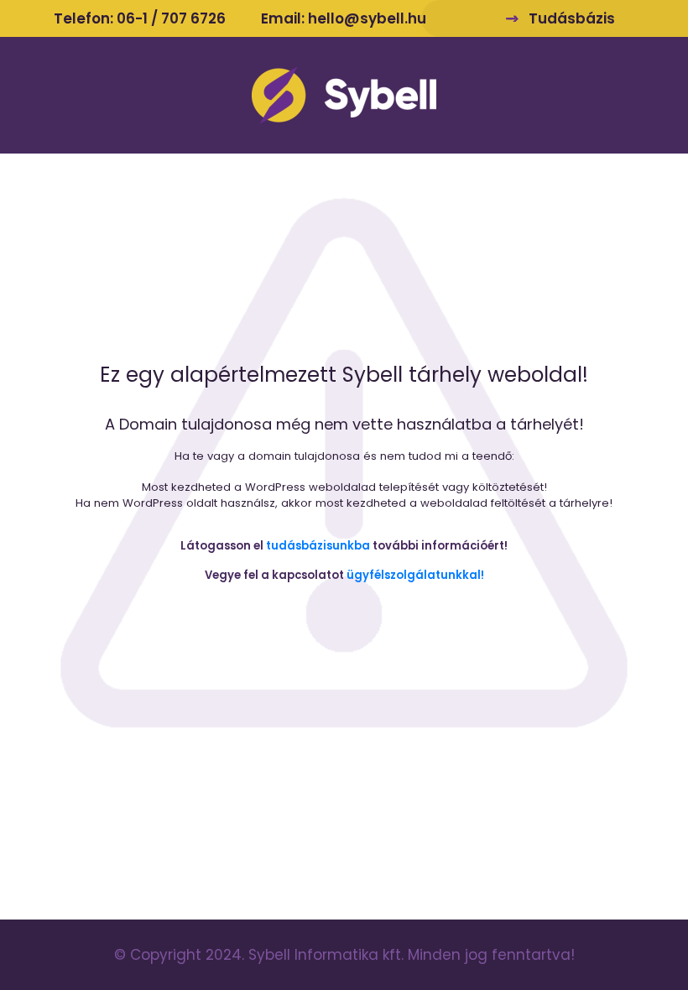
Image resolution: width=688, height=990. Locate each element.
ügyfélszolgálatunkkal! (415, 575)
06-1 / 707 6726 (171, 18)
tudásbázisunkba (318, 546)
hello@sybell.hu (367, 18)
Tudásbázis (572, 18)
